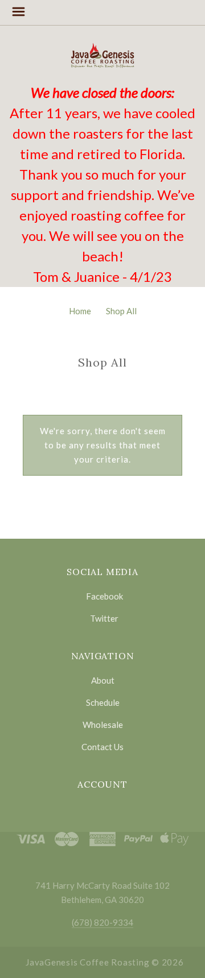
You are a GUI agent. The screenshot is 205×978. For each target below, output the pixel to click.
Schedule (103, 702)
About (102, 680)
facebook (104, 596)
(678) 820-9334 (102, 922)
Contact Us (102, 746)
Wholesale (103, 724)
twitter (104, 618)
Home (80, 311)
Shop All (121, 311)
